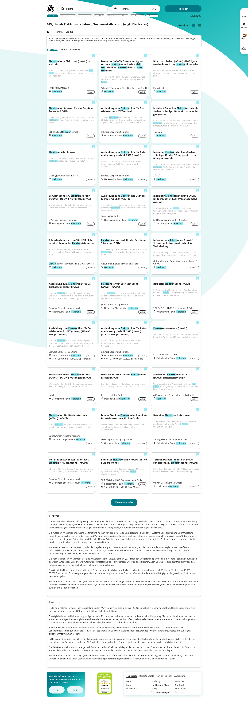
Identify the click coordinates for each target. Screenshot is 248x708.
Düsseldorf (131, 688)
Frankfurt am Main (160, 685)
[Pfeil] (55, 15)
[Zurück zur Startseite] (50, 9)
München (179, 681)
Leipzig (154, 688)
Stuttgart (179, 685)
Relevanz (53, 50)
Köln (128, 685)
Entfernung (75, 49)
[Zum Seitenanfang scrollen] (240, 692)
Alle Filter (196, 16)
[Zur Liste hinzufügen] (93, 56)
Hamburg (155, 681)
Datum (64, 49)
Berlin (129, 681)
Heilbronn (58, 32)
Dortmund (180, 688)
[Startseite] (48, 31)
